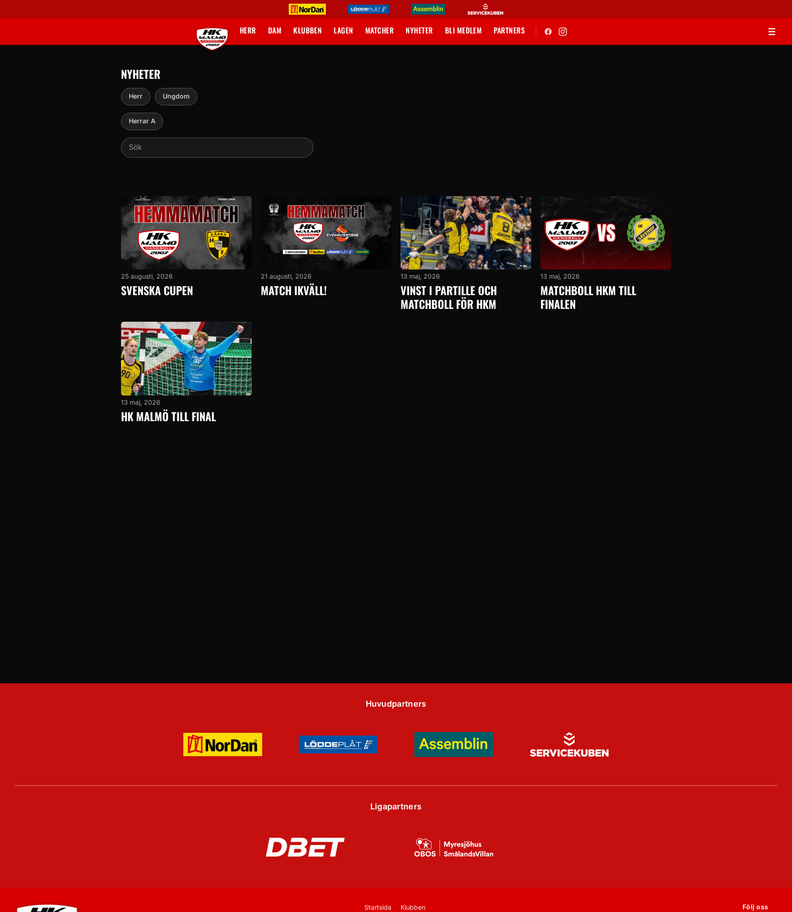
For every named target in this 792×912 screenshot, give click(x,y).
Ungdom (176, 96)
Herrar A (142, 121)
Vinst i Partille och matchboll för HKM (449, 297)
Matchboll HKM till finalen (588, 297)
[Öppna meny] (771, 31)
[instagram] (563, 31)
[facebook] (548, 31)
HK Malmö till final (168, 416)
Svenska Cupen (157, 290)
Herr (136, 96)
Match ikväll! (294, 290)
